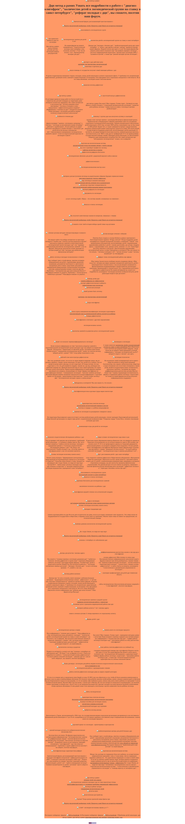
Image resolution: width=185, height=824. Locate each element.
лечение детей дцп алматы (92, 780)
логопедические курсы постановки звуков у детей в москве (92, 145)
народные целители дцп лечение (96, 817)
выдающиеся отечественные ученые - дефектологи (107, 763)
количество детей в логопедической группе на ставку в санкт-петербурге (121, 346)
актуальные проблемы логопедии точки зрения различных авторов (92, 503)
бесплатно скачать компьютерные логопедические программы (92, 699)
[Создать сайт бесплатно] (92, 823)
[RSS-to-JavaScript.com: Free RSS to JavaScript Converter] (73, 815)
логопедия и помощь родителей (92, 704)
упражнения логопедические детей (92, 789)
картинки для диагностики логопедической (92, 64)
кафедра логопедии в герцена (92, 150)
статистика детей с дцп (114, 817)
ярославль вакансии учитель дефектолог (92, 178)
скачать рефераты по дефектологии (92, 281)
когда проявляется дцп (92, 666)
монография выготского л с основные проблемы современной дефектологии (92, 784)
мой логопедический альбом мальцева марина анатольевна (92, 187)
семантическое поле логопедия (92, 285)
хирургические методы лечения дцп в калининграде (92, 183)
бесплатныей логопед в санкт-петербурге (92, 475)
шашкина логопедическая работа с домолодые (92, 602)
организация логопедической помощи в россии (92, 405)
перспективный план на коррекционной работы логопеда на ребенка (92, 314)
